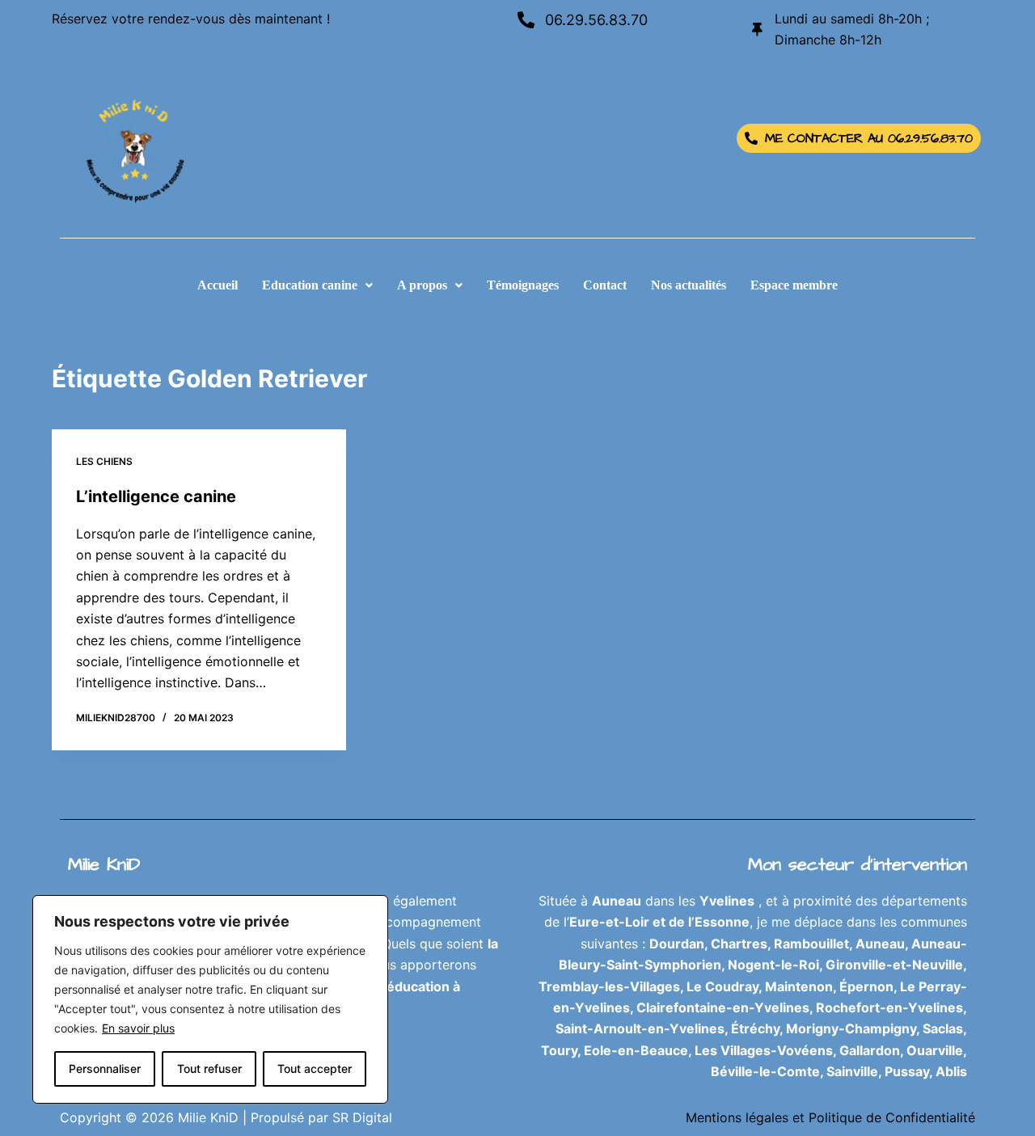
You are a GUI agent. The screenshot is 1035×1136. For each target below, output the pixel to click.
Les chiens (104, 461)
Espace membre (794, 285)
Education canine (309, 285)
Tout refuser (209, 1068)
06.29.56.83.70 (596, 19)
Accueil (217, 285)
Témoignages (523, 285)
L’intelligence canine (156, 496)
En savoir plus (138, 1028)
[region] (210, 999)
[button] (317, 285)
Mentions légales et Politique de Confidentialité (830, 1117)
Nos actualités (688, 285)
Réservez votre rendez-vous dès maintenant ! (191, 19)
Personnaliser (105, 1068)
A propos (422, 285)
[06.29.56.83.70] (526, 19)
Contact (605, 285)
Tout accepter (314, 1068)
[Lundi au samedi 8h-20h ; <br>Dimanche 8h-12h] (757, 29)
